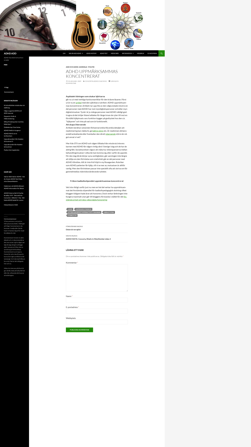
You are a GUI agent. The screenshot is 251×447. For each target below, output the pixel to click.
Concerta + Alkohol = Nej (12, 198)
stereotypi (72, 215)
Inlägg (6, 87)
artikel (79, 102)
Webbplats (71, 318)
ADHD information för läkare (14, 188)
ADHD (70, 209)
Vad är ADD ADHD (75, 53)
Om (64, 53)
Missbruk (140, 53)
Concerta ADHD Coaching (96, 81)
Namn (69, 296)
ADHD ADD (10, 53)
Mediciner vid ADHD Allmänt (14, 186)
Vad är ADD (8, 177)
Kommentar (72, 262)
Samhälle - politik (87, 67)
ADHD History (91, 53)
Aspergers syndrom (83, 209)
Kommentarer (9, 92)
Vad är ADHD (16, 177)
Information (127, 53)
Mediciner (115, 53)
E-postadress (72, 307)
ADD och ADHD (72, 67)
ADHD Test (103, 53)
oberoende (111, 134)
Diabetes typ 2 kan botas (12, 127)
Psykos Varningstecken (11, 150)
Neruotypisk (109, 212)
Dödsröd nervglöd (74, 228)
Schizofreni (152, 53)
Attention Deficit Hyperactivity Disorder (84, 212)
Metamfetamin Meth (11, 205)
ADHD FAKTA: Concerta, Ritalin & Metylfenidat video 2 (88, 237)
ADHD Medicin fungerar (12, 130)
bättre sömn (97, 131)
